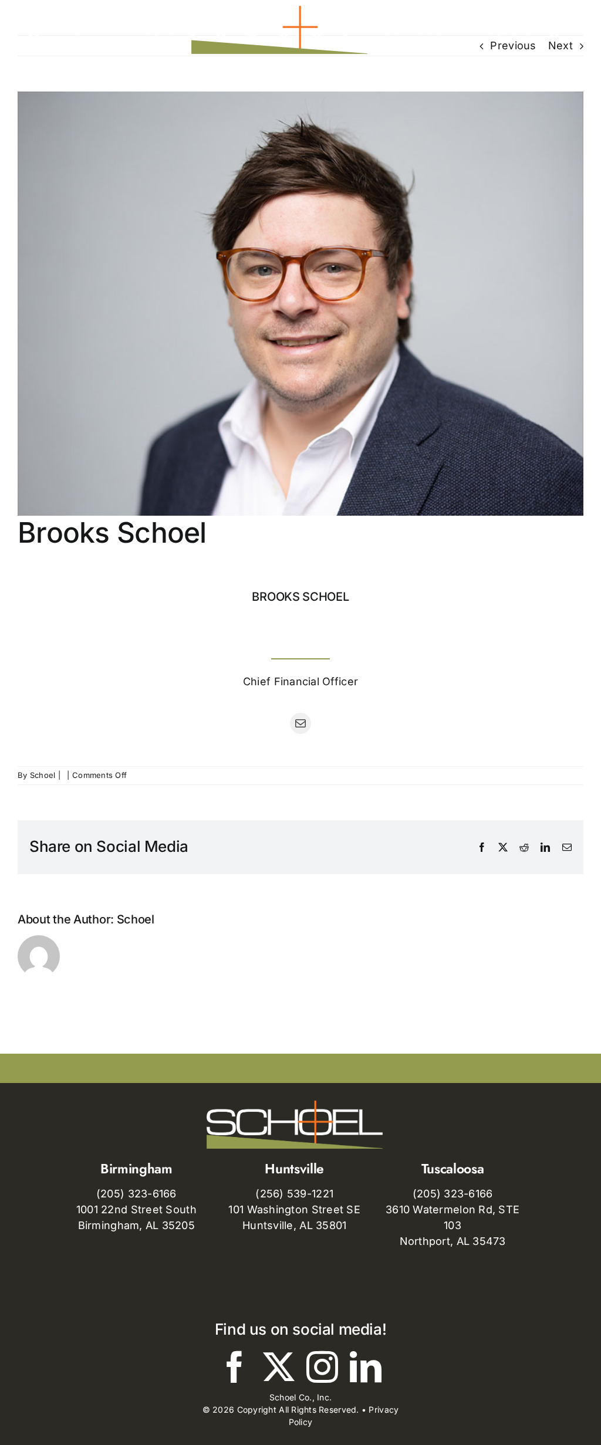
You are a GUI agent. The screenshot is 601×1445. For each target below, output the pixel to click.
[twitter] (279, 1367)
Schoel (43, 775)
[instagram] (322, 1367)
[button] (552, 30)
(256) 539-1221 (294, 1193)
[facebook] (235, 1367)
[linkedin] (365, 1367)
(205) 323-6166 (136, 1193)
